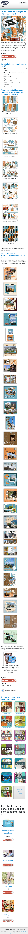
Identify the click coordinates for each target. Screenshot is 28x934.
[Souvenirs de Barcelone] (10, 422)
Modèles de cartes (20, 755)
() (24, 2)
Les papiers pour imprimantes (20, 763)
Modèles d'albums (7, 792)
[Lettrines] (10, 233)
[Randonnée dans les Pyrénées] (10, 495)
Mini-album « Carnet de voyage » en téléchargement (8, 831)
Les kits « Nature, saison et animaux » (20, 721)
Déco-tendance (7, 713)
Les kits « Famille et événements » (20, 707)
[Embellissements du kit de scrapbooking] (10, 190)
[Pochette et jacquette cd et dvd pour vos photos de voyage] (10, 658)
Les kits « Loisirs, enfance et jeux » (7, 721)
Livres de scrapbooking (7, 778)
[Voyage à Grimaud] (10, 537)
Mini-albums (7, 741)
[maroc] (10, 365)
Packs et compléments (20, 741)
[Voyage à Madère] (10, 508)
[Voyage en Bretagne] (10, 522)
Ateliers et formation (20, 778)
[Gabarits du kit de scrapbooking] (10, 125)
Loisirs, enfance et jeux (7, 727)
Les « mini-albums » (7, 735)
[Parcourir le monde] (10, 304)
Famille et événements (20, 713)
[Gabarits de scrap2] (10, 146)
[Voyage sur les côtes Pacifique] (10, 564)
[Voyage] (10, 392)
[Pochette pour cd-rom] (10, 334)
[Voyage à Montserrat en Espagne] (10, 606)
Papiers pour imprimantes (20, 769)
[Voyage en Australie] (10, 479)
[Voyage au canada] (10, 350)
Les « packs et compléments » (20, 735)
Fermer (16, 933)
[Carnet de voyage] (10, 319)
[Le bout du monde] (10, 621)
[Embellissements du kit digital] (10, 168)
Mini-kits (6, 755)
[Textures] (10, 103)
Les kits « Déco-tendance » (7, 707)
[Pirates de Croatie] (10, 453)
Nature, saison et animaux (20, 727)
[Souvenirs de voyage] (10, 579)
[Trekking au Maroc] (10, 273)
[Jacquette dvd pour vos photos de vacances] (10, 378)
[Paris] (10, 466)
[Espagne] (10, 438)
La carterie (7, 763)
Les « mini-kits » (7, 749)
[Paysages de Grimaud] (10, 407)
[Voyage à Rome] (10, 288)
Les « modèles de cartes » (20, 749)
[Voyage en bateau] (10, 550)
